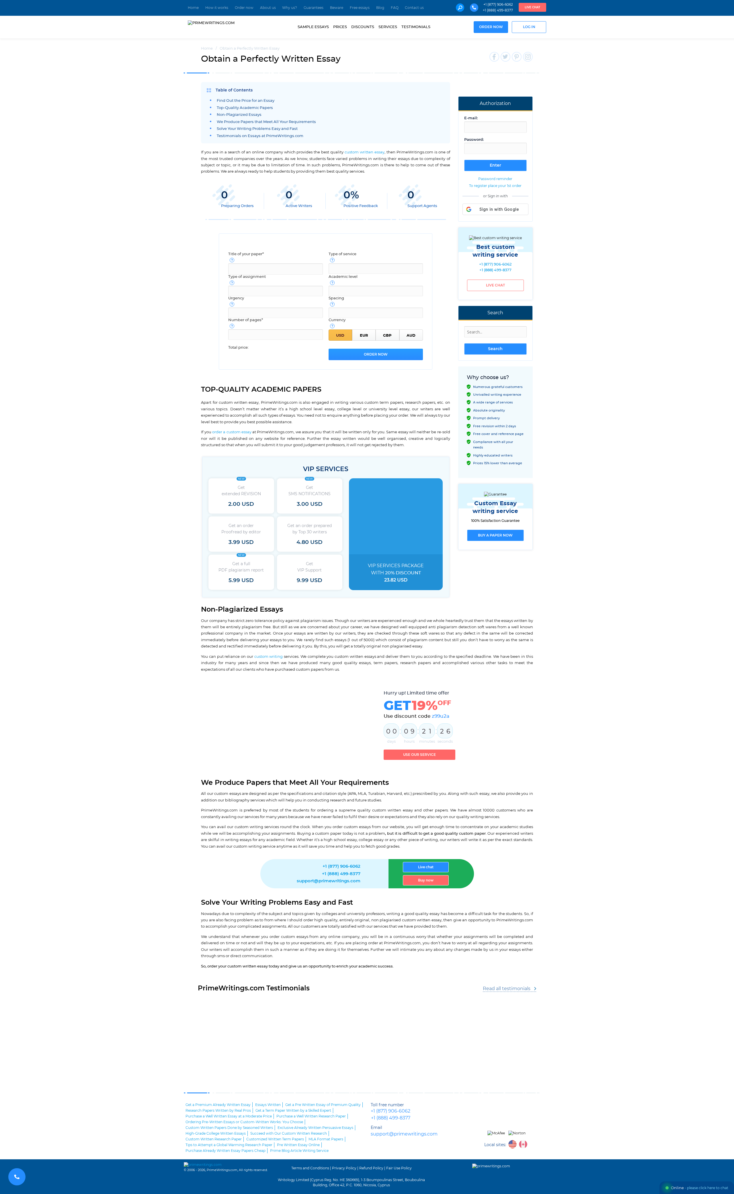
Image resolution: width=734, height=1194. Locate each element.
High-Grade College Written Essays (216, 1133)
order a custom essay (231, 432)
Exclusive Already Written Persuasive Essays (315, 1127)
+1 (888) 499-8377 (498, 10)
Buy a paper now (495, 535)
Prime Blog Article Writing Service (299, 1150)
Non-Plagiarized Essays (239, 115)
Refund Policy (371, 1168)
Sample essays (313, 27)
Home (193, 7)
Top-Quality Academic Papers (245, 108)
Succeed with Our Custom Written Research (288, 1133)
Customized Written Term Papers (275, 1139)
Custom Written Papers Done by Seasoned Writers (229, 1127)
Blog (380, 7)
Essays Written (268, 1105)
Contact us (414, 7)
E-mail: (471, 118)
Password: (474, 140)
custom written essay (364, 152)
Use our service (419, 754)
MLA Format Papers (326, 1139)
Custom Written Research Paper (214, 1139)
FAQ (395, 7)
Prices (340, 27)
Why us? (289, 7)
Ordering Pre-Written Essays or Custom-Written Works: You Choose (244, 1122)
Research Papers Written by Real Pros (218, 1110)
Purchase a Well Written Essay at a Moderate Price (229, 1116)
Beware (336, 7)
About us (268, 7)
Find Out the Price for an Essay (245, 101)
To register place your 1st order (495, 186)
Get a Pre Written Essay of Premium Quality (323, 1105)
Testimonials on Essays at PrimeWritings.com (260, 136)
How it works (216, 7)
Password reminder (495, 179)
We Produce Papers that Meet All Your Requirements (266, 122)
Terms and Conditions (310, 1168)
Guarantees (313, 7)
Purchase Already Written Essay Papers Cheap (226, 1150)
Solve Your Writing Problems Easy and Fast (257, 129)
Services (387, 27)
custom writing (268, 657)
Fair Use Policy (399, 1168)
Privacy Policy (344, 1168)
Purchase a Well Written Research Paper (311, 1116)
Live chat (532, 7)
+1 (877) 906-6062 (498, 4)
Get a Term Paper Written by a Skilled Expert (293, 1110)
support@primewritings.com (328, 881)
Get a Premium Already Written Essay (218, 1105)
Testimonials (415, 27)
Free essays (360, 7)
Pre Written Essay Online (298, 1145)
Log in (529, 27)
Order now (244, 7)
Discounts (362, 27)
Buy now (426, 880)
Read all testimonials (506, 988)
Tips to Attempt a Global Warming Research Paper (229, 1145)
